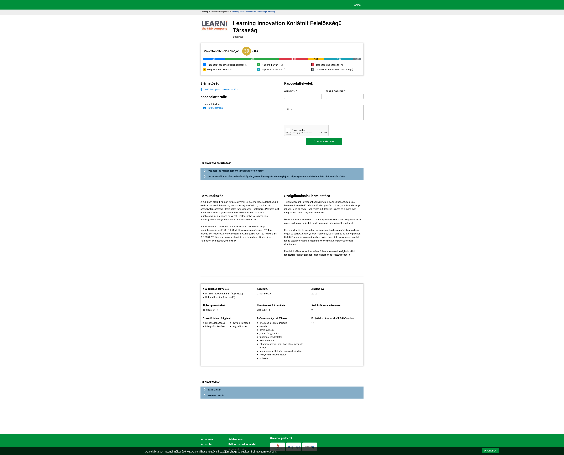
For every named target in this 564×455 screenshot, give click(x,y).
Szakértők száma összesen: (326, 305)
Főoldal (357, 5)
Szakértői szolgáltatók (220, 12)
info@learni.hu (215, 107)
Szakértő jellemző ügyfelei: (217, 318)
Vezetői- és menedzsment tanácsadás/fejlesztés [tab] (236, 170)
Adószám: (262, 289)
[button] (324, 141)
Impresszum (207, 439)
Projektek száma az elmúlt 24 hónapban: (333, 318)
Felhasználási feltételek (242, 444)
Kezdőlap (204, 12)
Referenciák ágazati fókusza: (272, 318)
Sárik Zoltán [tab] (214, 389)
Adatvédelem (236, 439)
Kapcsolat (206, 444)
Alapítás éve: (318, 289)
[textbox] (303, 96)
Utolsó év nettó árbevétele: (271, 305)
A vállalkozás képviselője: (216, 289)
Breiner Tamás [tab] (216, 395)
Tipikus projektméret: (214, 305)
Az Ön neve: (290, 91)
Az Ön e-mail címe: (335, 91)
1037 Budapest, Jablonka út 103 (220, 89)
